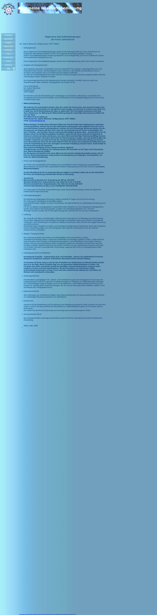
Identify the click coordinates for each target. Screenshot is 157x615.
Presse (53, 614)
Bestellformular (59, 614)
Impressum (70, 614)
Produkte (35, 614)
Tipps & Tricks (41, 614)
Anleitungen (48, 614)
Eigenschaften (29, 614)
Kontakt (65, 614)
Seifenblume (22, 614)
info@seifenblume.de (37, 121)
